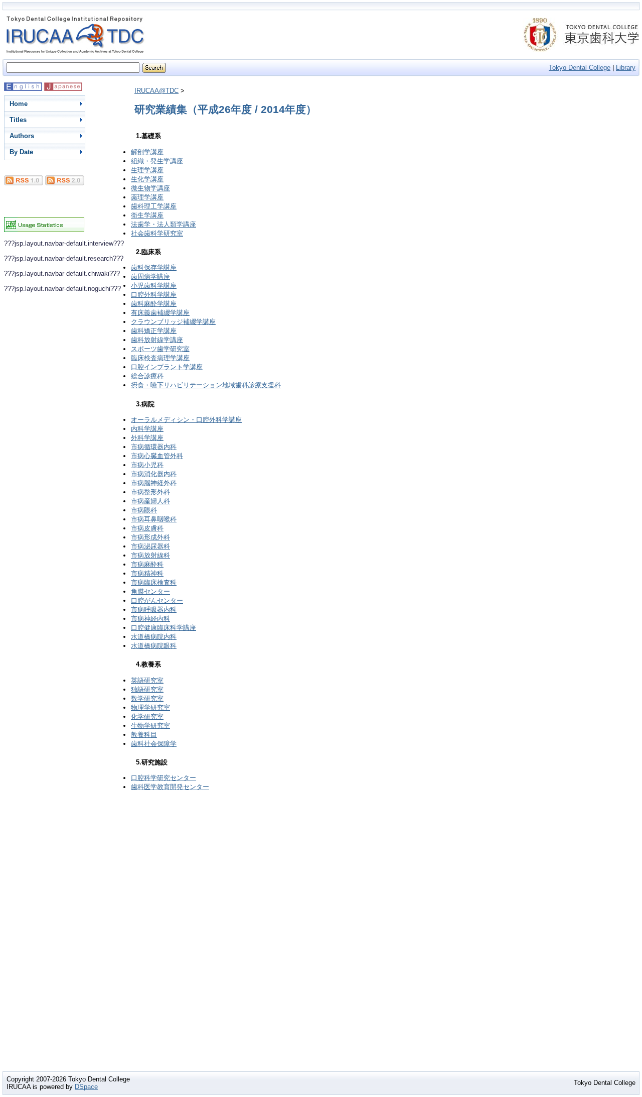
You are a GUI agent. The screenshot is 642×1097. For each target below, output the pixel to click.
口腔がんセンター (157, 600)
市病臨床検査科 (154, 582)
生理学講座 (147, 170)
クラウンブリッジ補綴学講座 (173, 321)
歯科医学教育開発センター (170, 787)
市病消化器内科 (154, 474)
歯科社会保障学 (154, 743)
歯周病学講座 (150, 276)
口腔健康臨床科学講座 (163, 627)
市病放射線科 (150, 555)
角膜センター (150, 591)
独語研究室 (147, 689)
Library (625, 67)
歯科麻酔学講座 (154, 303)
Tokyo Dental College (579, 67)
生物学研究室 (150, 725)
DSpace (86, 1086)
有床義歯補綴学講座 (160, 312)
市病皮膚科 (147, 528)
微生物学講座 (150, 188)
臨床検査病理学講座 (160, 358)
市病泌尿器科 (150, 546)
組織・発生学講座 (157, 161)
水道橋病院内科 (154, 636)
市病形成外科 (150, 537)
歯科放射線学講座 (157, 340)
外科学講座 (147, 438)
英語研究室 (147, 680)
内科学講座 (147, 428)
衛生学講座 (147, 215)
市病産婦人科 (150, 501)
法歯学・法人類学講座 (163, 224)
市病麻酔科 (147, 564)
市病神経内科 (150, 618)
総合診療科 (147, 376)
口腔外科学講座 (154, 294)
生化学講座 (147, 179)
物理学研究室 (150, 707)
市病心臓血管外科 (157, 456)
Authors (22, 136)
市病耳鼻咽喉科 (154, 519)
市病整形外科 (150, 492)
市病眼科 (144, 510)
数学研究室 (147, 698)
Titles (18, 120)
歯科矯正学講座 (154, 331)
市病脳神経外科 (154, 483)
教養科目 (144, 734)
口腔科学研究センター (163, 778)
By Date (21, 152)
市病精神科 (147, 573)
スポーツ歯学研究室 (160, 349)
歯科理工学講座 (154, 206)
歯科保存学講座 (154, 267)
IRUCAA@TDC (156, 90)
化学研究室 (147, 716)
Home (19, 103)
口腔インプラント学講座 (167, 367)
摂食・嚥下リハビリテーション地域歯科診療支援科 (206, 385)
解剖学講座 (147, 152)
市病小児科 (147, 465)
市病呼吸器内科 (154, 609)
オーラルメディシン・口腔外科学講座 (186, 419)
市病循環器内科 (154, 447)
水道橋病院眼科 (154, 645)
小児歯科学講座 (154, 285)
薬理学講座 (147, 197)
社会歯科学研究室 (157, 233)
